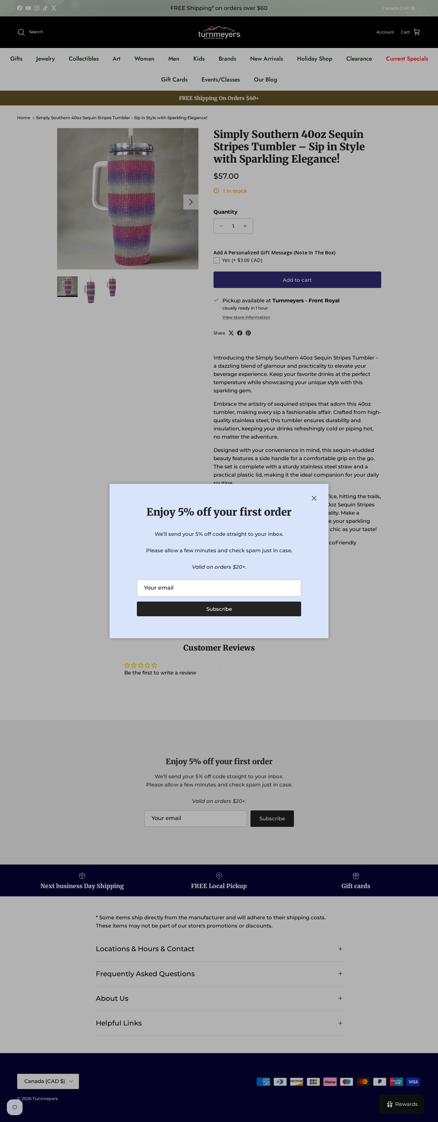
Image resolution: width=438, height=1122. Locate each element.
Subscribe (219, 609)
